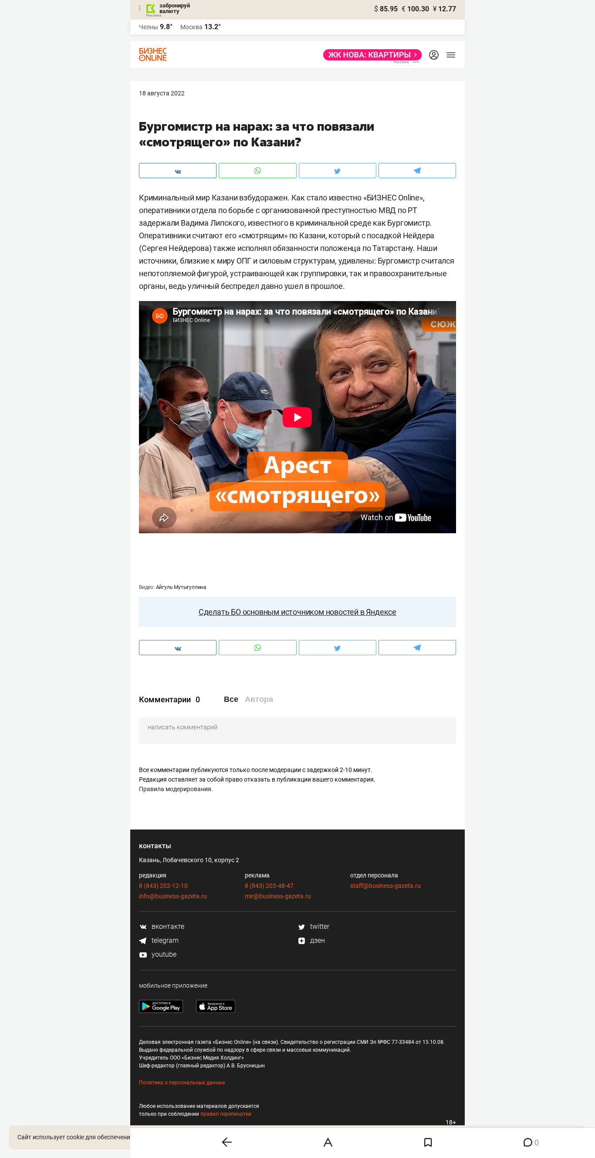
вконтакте (167, 926)
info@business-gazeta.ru (173, 896)
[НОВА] (370, 55)
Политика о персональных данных (182, 1083)
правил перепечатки (225, 1114)
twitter (318, 926)
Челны (148, 27)
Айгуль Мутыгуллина (181, 587)
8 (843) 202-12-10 (163, 885)
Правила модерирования (175, 789)
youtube (163, 954)
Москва (191, 27)
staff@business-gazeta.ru (385, 885)
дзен (316, 940)
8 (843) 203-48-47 (269, 885)
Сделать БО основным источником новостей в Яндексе (297, 611)
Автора (259, 699)
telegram (164, 940)
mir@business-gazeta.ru (278, 896)
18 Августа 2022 (162, 93)
